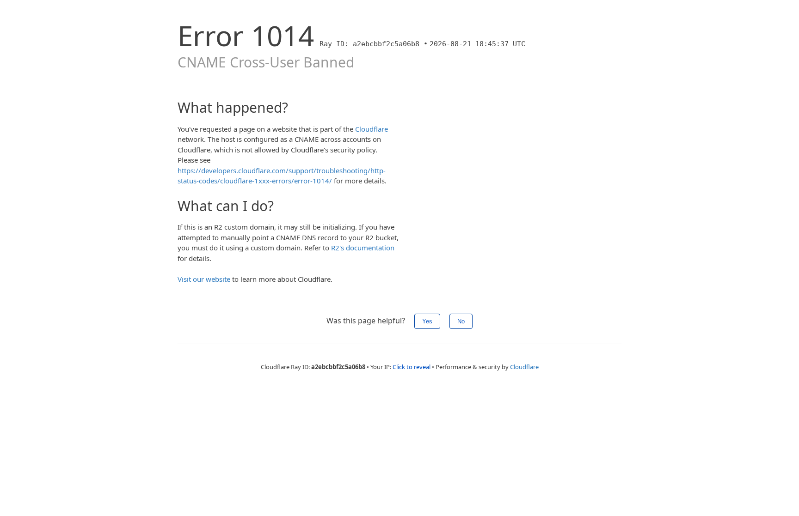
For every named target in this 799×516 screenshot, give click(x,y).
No (461, 321)
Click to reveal (411, 367)
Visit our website (204, 279)
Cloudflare (371, 129)
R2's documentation (362, 247)
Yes (427, 321)
